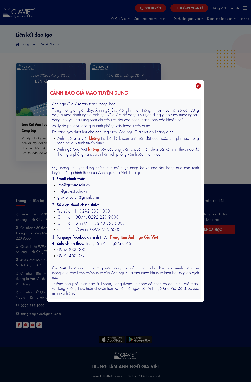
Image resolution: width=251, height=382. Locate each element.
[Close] (198, 86)
